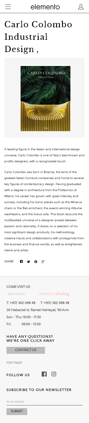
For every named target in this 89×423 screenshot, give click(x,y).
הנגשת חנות (14, 363)
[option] (44, 98)
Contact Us (25, 350)
